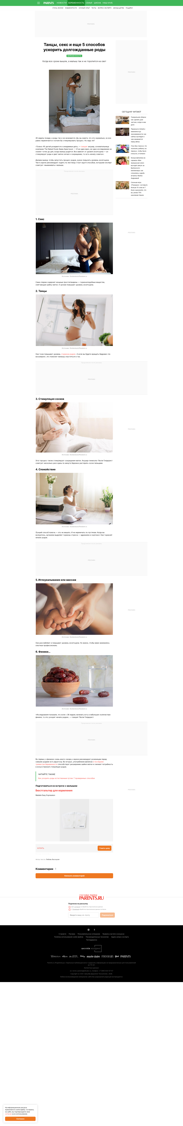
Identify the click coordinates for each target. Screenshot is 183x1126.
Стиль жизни (57, 8)
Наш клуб (108, 3)
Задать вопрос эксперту (120, 937)
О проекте (62, 934)
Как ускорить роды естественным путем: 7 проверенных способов (66, 778)
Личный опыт (84, 8)
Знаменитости (71, 8)
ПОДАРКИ (129, 8)
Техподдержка (91, 940)
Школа (97, 3)
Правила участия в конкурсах (113, 934)
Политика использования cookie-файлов (68, 937)
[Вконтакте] (88, 929)
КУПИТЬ (40, 848)
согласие (77, 907)
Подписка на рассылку (78, 904)
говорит (84, 146)
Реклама (72, 934)
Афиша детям (118, 8)
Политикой (76, 909)
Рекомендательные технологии (97, 937)
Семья (89, 3)
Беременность (76, 3)
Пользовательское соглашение (89, 934)
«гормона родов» (68, 354)
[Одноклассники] (94, 929)
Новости (62, 3)
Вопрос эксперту (105, 8)
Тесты (94, 8)
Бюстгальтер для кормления (54, 790)
